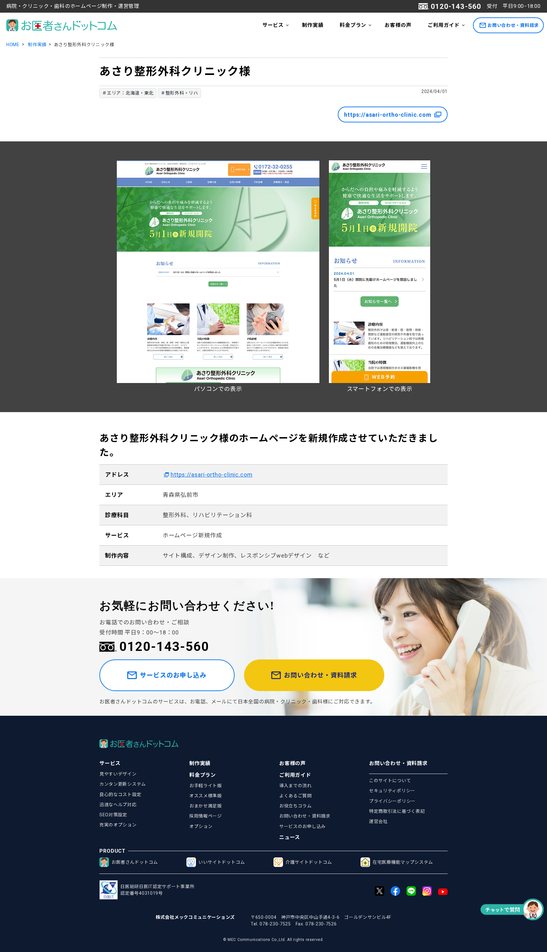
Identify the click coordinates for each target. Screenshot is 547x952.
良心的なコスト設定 (120, 794)
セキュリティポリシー (392, 790)
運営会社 (378, 821)
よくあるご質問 (295, 795)
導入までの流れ (295, 785)
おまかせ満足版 (205, 805)
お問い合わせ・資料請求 (513, 25)
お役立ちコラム (295, 805)
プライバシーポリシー (392, 801)
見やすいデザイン (118, 773)
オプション (201, 826)
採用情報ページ (205, 816)
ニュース (289, 837)
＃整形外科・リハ (179, 93)
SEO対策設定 (113, 814)
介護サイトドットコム (309, 862)
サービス (273, 25)
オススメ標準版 (205, 795)
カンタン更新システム (122, 784)
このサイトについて (390, 780)
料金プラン (353, 25)
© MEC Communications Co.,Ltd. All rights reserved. (273, 939)
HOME (13, 44)
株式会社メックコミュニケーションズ (195, 917)
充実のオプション (118, 824)
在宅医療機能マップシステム (403, 862)
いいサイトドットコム (221, 862)
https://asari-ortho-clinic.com (387, 114)
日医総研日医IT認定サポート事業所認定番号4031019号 (157, 890)
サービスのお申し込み (173, 675)
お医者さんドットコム (134, 862)
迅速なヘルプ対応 (118, 804)
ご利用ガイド (444, 25)
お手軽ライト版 (205, 785)
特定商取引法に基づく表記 (397, 811)
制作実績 (312, 25)
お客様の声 (398, 25)
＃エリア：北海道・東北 (128, 93)
